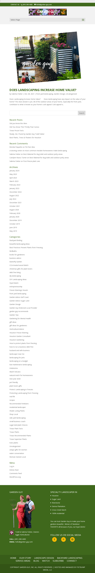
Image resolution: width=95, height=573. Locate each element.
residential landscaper (18, 407)
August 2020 (14, 210)
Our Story (25, 558)
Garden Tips (14, 315)
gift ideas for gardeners (18, 325)
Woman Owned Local (18, 457)
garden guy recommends (19, 311)
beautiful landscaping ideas (20, 244)
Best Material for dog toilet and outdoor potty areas (43, 154)
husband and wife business (20, 350)
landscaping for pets (17, 357)
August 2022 (14, 195)
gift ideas (13, 322)
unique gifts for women (18, 450)
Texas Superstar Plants (18, 439)
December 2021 (16, 202)
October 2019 (15, 224)
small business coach (17, 421)
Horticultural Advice (17, 329)
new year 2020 (15, 379)
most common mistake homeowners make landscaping (46, 150)
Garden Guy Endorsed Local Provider (23, 308)
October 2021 (15, 206)
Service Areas (23, 560)
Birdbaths (13, 251)
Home (13, 558)
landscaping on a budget (19, 361)
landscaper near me (17, 354)
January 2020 (14, 217)
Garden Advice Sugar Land (19, 301)
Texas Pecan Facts (17, 130)
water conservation (17, 453)
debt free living (15, 272)
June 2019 (13, 227)
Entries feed (14, 470)
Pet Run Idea (30, 147)
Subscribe (58, 560)
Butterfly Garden (16, 262)
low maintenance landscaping (21, 364)
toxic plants (14, 443)
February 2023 (15, 185)
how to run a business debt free (21, 347)
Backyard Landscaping (69, 558)
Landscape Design (44, 558)
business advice (15, 258)
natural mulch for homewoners (21, 375)
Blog (36, 560)
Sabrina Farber (17, 94)
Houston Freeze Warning (19, 333)
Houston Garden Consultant (20, 336)
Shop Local (14, 414)
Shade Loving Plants (17, 411)
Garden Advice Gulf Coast (19, 297)
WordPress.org (15, 477)
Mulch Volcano (15, 372)
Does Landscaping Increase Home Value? (43, 90)
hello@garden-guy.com (24, 542)
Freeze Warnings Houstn (19, 290)
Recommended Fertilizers (19, 404)
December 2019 (16, 220)
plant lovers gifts (16, 386)
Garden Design (59, 94)
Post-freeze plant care (31, 161)
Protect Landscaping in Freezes (21, 389)
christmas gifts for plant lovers (21, 269)
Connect (72, 560)
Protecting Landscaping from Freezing (24, 393)
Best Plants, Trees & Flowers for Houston (25, 137)
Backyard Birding (16, 240)
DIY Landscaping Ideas (18, 279)
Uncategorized (71, 94)
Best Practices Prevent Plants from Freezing (26, 247)
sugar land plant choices (19, 425)
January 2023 (14, 188)
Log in (12, 466)
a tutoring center (16, 150)
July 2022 (13, 199)
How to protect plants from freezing (23, 343)
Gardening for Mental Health (20, 318)
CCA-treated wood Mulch (19, 265)
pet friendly (14, 382)
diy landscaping (15, 276)
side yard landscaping (17, 418)
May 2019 (13, 231)
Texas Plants (14, 432)
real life (12, 396)
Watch (46, 560)
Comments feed (16, 473)
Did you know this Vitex (18, 123)
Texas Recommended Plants (20, 435)
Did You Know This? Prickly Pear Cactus (24, 127)
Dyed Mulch (14, 283)
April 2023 (13, 178)
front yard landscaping (44, 94)
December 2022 (16, 192)
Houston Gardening (17, 340)
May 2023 (13, 174)
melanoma (14, 368)
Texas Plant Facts (16, 428)
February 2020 (15, 213)
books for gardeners (17, 255)
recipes (12, 400)
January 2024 (14, 171)
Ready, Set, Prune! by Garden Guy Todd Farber (27, 134)
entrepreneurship (16, 286)
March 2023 (14, 181)
